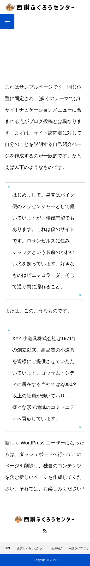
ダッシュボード (36, 454)
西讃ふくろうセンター (31, 548)
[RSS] (45, 530)
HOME (6, 548)
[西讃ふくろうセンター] (41, 7)
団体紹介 (57, 548)
